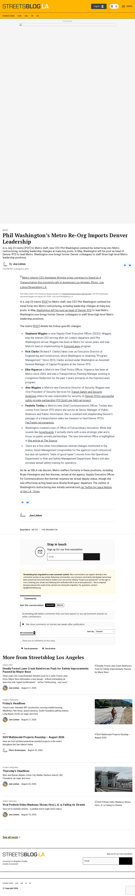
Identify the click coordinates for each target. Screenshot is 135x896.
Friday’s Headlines (14, 703)
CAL (26, 16)
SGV (4, 734)
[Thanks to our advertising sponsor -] (67, 122)
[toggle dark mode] (114, 6)
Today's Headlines (10, 700)
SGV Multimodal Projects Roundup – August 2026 (33, 737)
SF (32, 16)
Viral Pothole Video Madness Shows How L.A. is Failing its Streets (44, 804)
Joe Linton (19, 264)
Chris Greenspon (17, 750)
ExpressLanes (72, 346)
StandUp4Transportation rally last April (77, 294)
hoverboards (46, 432)
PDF (45, 301)
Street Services (10, 801)
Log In (97, 6)
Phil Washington (49, 530)
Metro (5, 230)
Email (51, 557)
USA (19, 16)
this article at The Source (42, 440)
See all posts (10, 837)
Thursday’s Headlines (16, 771)
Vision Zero (8, 665)
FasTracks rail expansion (39, 422)
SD (38, 16)
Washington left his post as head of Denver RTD (64, 310)
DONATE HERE (9, 16)
